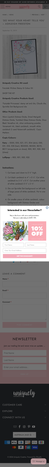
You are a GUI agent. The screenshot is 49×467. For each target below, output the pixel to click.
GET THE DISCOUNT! (24, 256)
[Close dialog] (47, 208)
